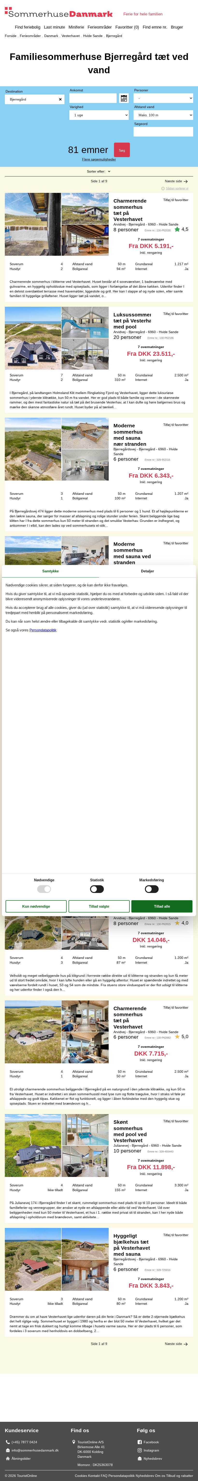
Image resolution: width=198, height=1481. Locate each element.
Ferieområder (100, 27)
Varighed (76, 107)
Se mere (99, 234)
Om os (160, 1476)
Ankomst (76, 90)
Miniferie (76, 27)
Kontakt (94, 1476)
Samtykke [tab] (50, 571)
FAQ (104, 1476)
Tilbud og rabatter (179, 1476)
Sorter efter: (96, 171)
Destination (14, 91)
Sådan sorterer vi (177, 188)
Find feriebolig (27, 27)
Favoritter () (127, 27)
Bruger (177, 27)
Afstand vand (144, 107)
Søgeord (141, 124)
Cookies (81, 1476)
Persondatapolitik (121, 1476)
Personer (141, 90)
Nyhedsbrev (145, 1476)
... (124, 98)
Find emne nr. (155, 27)
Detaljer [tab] (147, 571)
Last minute (54, 27)
